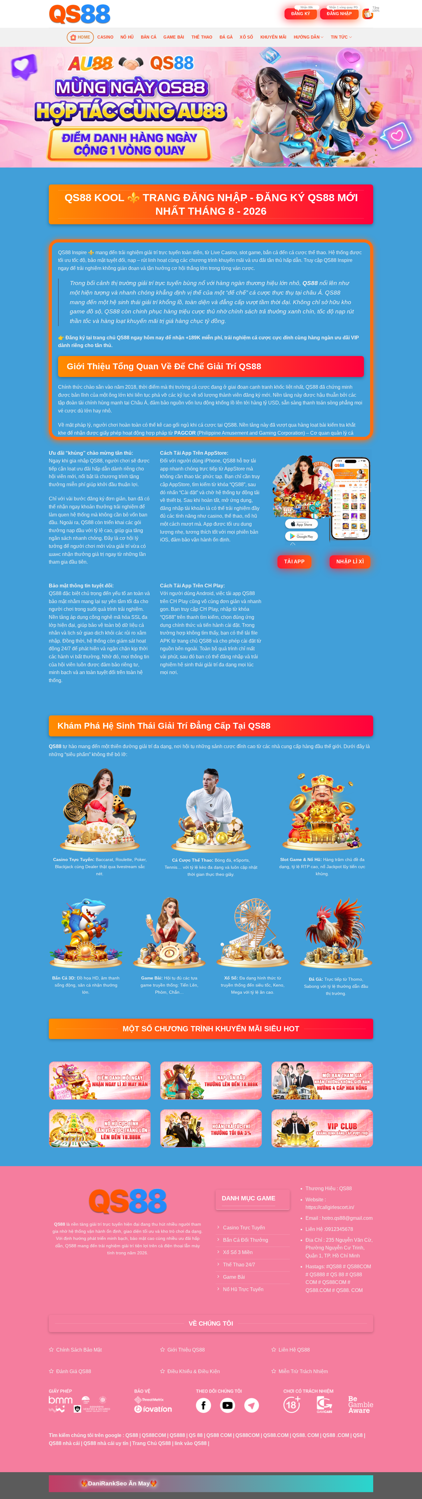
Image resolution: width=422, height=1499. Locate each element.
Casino (105, 37)
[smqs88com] (80, 14)
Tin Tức (339, 37)
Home (84, 37)
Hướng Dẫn (306, 37)
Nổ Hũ (126, 37)
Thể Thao (202, 37)
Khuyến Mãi (273, 37)
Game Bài (173, 37)
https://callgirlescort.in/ (330, 1207)
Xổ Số (246, 37)
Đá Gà (226, 37)
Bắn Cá (149, 37)
